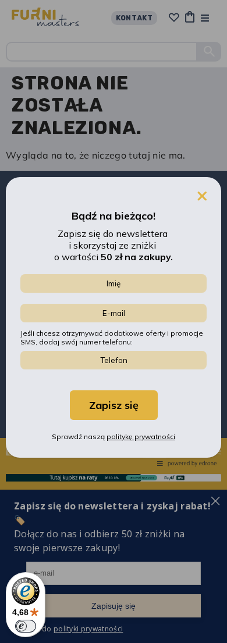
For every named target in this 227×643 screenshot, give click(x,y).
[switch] (25, 626)
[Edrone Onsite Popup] (113, 321)
